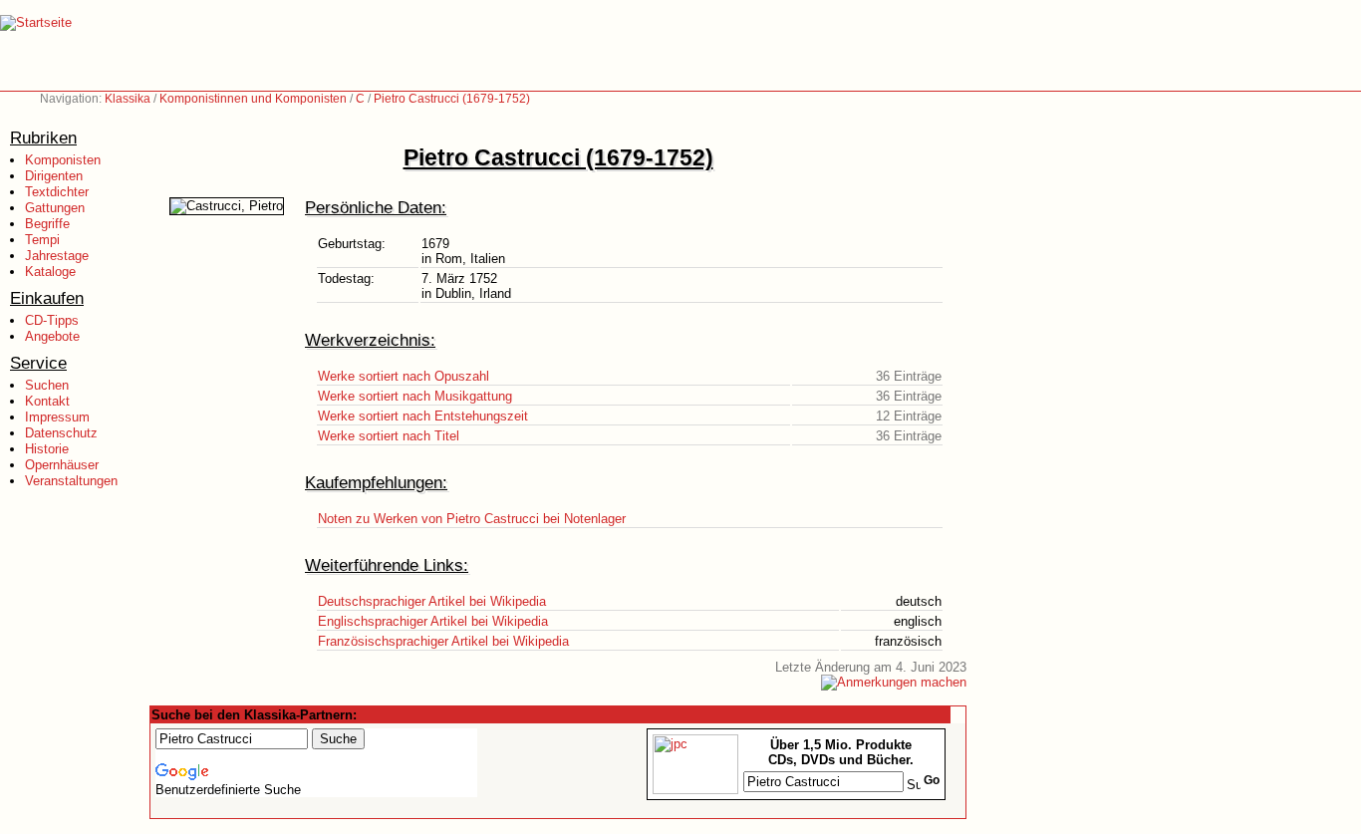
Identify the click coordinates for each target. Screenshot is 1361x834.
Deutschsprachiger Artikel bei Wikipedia (432, 601)
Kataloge (50, 271)
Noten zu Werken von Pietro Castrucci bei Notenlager (472, 518)
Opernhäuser (62, 464)
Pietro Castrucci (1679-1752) (452, 99)
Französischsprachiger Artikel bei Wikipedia (443, 641)
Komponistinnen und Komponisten (253, 99)
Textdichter (57, 191)
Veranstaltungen (71, 480)
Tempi (42, 239)
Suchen (47, 385)
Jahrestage (57, 255)
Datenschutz (61, 432)
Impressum (57, 417)
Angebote (52, 336)
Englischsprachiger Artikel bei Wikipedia (433, 621)
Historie (47, 448)
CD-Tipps (52, 320)
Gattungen (55, 207)
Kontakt (47, 401)
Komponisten (63, 159)
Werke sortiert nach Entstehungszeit (423, 416)
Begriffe (47, 223)
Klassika (127, 99)
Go (932, 780)
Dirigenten (54, 175)
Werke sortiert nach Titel (388, 435)
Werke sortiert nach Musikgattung (415, 396)
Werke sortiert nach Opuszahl (403, 376)
